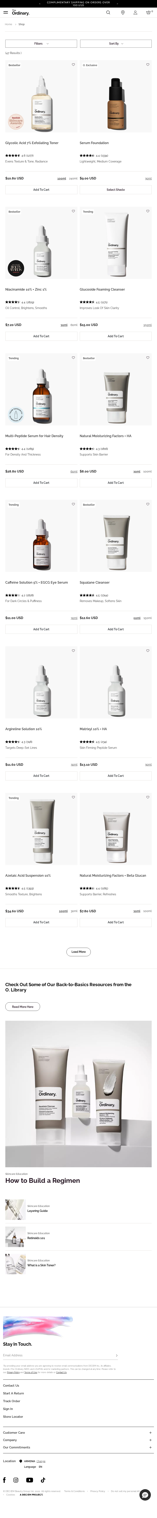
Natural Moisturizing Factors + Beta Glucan (113, 875)
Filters (38, 43)
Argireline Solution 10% (23, 729)
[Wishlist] (73, 62)
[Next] (117, 3)
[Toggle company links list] (150, 1440)
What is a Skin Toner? (41, 1265)
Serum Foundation (94, 143)
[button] (145, 1495)
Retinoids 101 (36, 1238)
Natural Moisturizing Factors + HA (105, 436)
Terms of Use (30, 1372)
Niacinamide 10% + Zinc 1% (26, 289)
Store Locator (13, 1417)
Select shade (116, 189)
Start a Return (13, 1393)
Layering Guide (37, 1210)
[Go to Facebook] (4, 1480)
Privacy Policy (13, 1372)
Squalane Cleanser (95, 582)
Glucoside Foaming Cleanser (102, 289)
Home (8, 24)
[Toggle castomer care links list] (150, 1433)
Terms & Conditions (74, 1491)
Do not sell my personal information (130, 1491)
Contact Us (61, 1372)
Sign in (8, 1409)
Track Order (11, 1401)
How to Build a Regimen (42, 1180)
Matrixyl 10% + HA (93, 729)
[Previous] (40, 3)
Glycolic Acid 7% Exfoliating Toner (31, 143)
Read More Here (22, 1006)
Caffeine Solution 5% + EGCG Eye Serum (36, 582)
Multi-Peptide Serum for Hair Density (34, 436)
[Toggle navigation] (6, 12)
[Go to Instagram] (15, 1480)
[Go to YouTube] (29, 1480)
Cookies (10, 1494)
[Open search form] (108, 12)
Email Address (12, 1355)
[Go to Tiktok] (43, 1480)
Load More (79, 951)
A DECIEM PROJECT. (31, 1494)
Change (41, 1461)
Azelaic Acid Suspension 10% (28, 875)
